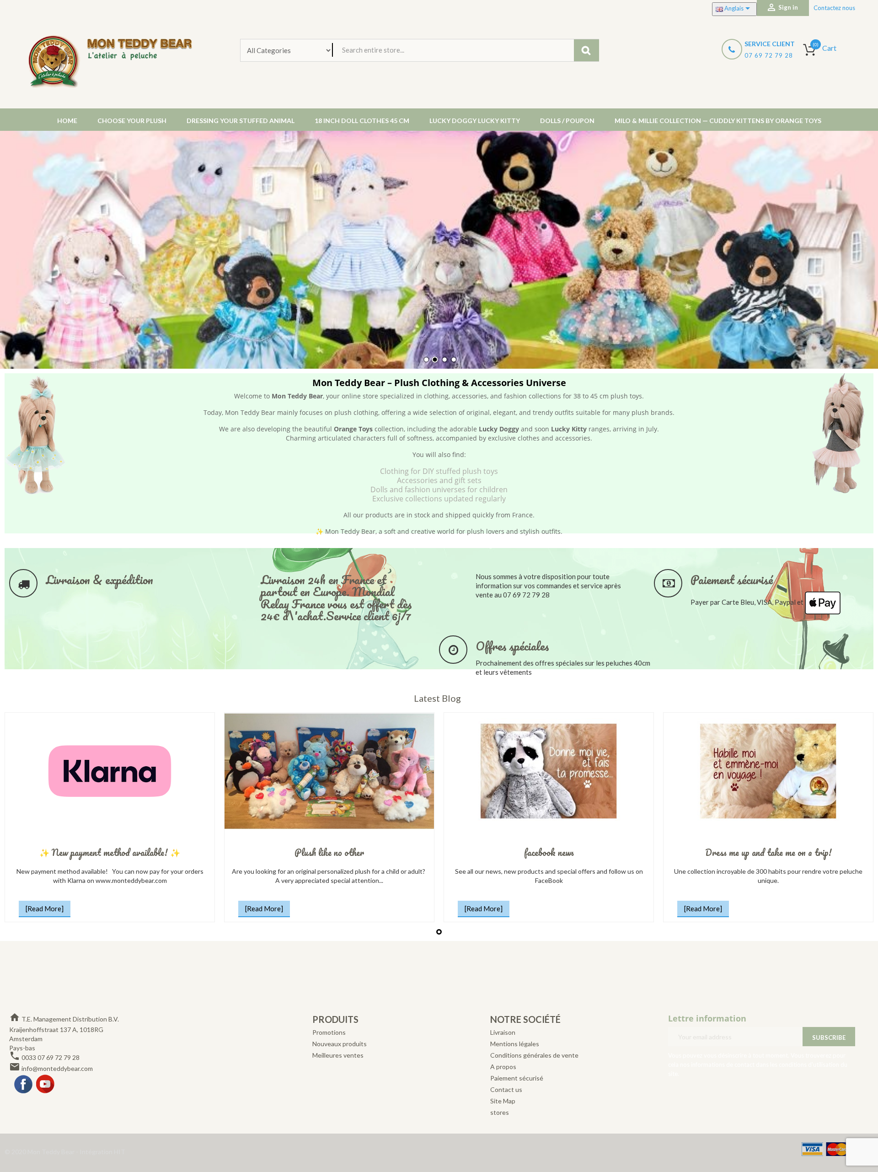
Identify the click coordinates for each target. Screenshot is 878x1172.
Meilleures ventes (338, 1055)
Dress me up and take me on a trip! (768, 852)
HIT (119, 1152)
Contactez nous (834, 7)
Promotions (329, 1032)
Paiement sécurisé (516, 1078)
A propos (503, 1066)
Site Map (502, 1101)
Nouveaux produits (339, 1044)
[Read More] (45, 908)
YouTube (46, 1085)
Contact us (506, 1089)
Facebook (24, 1085)
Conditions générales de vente (534, 1055)
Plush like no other (329, 852)
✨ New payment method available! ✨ (109, 852)
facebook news (549, 852)
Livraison (502, 1032)
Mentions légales (514, 1044)
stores (499, 1112)
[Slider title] (439, 250)
